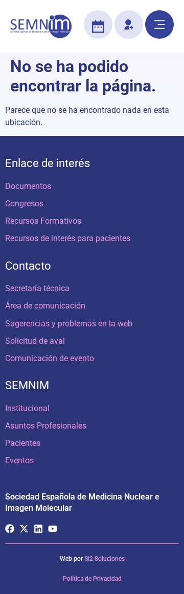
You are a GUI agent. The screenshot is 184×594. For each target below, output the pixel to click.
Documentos (28, 186)
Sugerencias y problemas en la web (68, 323)
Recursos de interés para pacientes (67, 238)
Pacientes (22, 443)
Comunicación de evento (49, 358)
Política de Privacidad (92, 578)
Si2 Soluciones (104, 558)
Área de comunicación (45, 306)
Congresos (24, 203)
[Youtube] (52, 528)
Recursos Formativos (43, 221)
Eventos (19, 460)
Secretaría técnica (37, 288)
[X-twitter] (24, 528)
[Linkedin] (38, 528)
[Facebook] (9, 528)
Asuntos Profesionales (45, 426)
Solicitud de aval (35, 341)
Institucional (27, 408)
